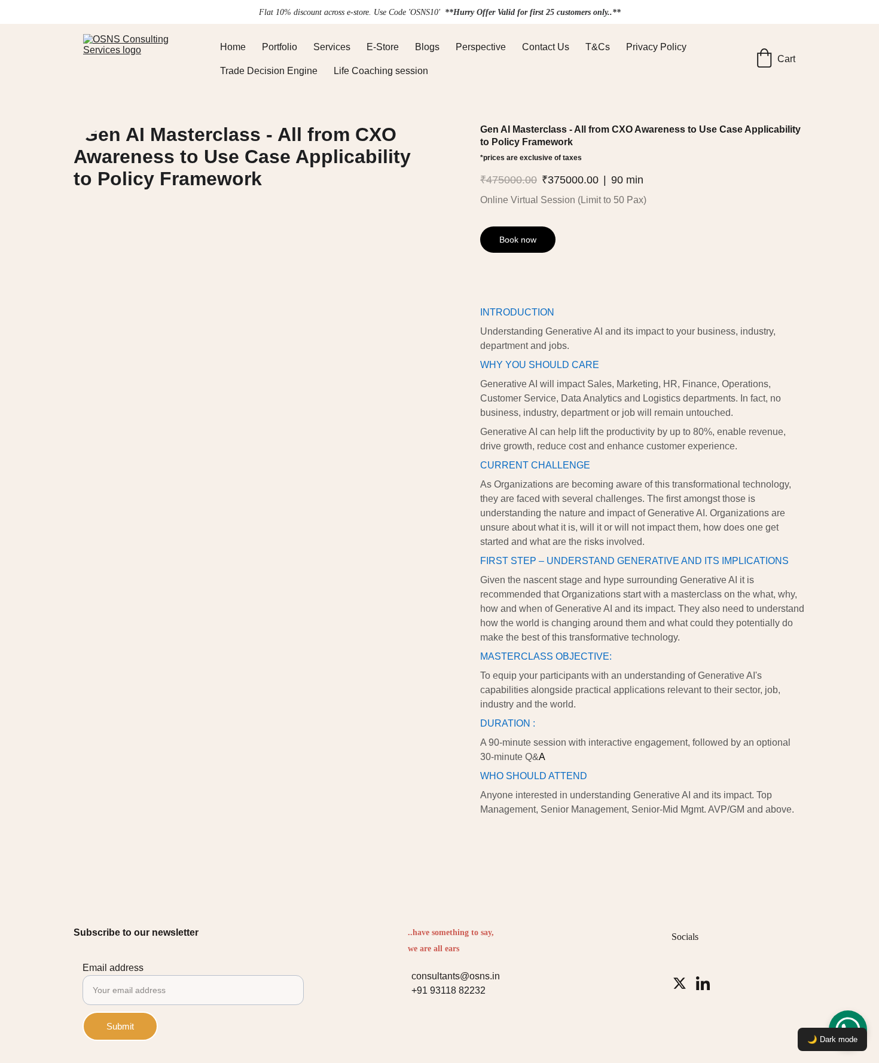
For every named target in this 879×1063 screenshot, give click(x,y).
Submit (120, 1026)
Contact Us (545, 47)
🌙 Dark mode (832, 1039)
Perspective (481, 47)
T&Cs (597, 47)
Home (233, 47)
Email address (113, 968)
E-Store (383, 47)
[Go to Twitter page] (679, 983)
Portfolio (279, 47)
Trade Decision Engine (269, 71)
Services (331, 47)
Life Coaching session (381, 71)
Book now (517, 239)
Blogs (427, 47)
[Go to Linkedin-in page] (703, 983)
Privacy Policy (656, 47)
